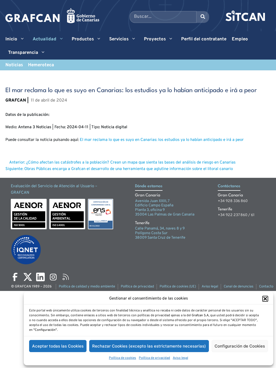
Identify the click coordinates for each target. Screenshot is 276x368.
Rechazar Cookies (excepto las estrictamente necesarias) (149, 346)
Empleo (240, 39)
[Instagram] (53, 277)
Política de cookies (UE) (178, 286)
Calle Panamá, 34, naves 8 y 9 (160, 228)
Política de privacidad (154, 358)
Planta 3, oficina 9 (150, 210)
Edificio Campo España (154, 205)
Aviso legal (180, 358)
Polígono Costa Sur (151, 233)
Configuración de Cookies (240, 346)
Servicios (119, 39)
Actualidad (44, 39)
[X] (27, 277)
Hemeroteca (41, 65)
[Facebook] (15, 277)
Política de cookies (122, 358)
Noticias (14, 65)
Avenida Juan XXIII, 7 (152, 201)
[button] (265, 298)
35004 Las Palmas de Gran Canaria (164, 214)
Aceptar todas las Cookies (58, 346)
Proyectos (155, 39)
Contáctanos (229, 186)
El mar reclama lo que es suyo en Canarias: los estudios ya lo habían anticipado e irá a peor (162, 140)
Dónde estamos (149, 186)
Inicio (11, 39)
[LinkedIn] (40, 277)
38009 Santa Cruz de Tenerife (160, 237)
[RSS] (65, 277)
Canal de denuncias (238, 286)
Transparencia (23, 53)
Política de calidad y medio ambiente (87, 286)
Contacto (266, 286)
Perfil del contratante (203, 39)
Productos (83, 39)
